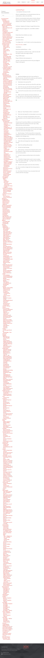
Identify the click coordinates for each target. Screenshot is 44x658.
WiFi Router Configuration (6, 99)
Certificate (6, 181)
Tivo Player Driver (7, 386)
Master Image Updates (6, 203)
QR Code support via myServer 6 (7, 101)
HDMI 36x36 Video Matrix (7, 508)
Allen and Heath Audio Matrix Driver (7, 232)
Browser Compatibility (6, 623)
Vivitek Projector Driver (7, 412)
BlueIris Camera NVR (7, 287)
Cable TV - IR (6, 355)
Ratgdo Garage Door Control (7, 324)
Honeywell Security (7, 441)
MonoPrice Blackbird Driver (7, 242)
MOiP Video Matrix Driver (7, 518)
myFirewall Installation (5, 87)
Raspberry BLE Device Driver (6, 559)
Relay (4, 420)
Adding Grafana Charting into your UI (7, 626)
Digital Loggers (6, 421)
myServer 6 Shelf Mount (7, 192)
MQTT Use (5, 554)
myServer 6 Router (7, 85)
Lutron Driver (6, 340)
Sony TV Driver (6, 473)
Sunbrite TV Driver (7, 475)
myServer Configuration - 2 (7, 127)
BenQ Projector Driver (6, 404)
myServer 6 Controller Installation (6, 132)
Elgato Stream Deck (7, 321)
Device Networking (7, 627)
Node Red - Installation (5, 215)
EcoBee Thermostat (6, 485)
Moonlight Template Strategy (7, 604)
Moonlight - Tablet (7, 610)
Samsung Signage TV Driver (7, 468)
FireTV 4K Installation (5, 364)
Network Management (5, 74)
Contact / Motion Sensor (6, 306)
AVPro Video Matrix (7, 495)
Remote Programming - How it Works (7, 54)
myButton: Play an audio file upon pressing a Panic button (7, 60)
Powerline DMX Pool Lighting (7, 344)
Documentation (4, 18)
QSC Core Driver (6, 219)
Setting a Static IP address (7, 77)
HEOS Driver (5, 365)
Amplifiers (5, 226)
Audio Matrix (5, 227)
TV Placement (6, 622)
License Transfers (6, 35)
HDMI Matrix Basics (7, 509)
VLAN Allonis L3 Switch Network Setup (6, 107)
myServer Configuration (7, 124)
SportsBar (5, 617)
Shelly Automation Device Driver (7, 346)
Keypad (4, 334)
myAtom (5, 327)
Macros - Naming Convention (6, 172)
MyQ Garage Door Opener (7, 311)
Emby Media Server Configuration (7, 359)
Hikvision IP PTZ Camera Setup (6, 289)
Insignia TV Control (7, 462)
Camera (4, 286)
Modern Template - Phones (7, 598)
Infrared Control (6, 315)
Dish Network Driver (7, 430)
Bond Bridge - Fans (7, 332)
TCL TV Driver (6, 479)
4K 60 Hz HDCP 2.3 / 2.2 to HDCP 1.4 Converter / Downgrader (7, 70)
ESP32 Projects (6, 577)
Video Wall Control (7, 491)
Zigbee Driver (6, 574)
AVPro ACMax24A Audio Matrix (7, 236)
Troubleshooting (6, 68)
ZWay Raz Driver (6, 576)
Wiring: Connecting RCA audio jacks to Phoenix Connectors (7, 254)
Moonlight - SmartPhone (6, 609)
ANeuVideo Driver (7, 496)
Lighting (4, 335)
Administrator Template (6, 595)
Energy (4, 329)
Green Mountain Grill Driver (7, 447)
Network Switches (7, 88)
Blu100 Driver (6, 351)
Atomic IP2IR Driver (7, 585)
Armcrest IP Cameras (5, 302)
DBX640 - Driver (6, 240)
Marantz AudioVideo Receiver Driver (7, 271)
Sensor (4, 449)
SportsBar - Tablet (7, 618)
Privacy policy (6, 39)
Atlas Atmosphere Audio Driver (7, 234)
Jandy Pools (6, 397)
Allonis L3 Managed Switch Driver (7, 583)
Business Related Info (7, 25)
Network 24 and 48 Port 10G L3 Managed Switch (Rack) (8, 91)
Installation (5, 121)
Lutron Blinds (6, 275)
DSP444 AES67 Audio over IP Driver (7, 257)
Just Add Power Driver (6, 514)
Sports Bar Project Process (8, 129)
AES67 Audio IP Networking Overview (6, 229)
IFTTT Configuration (6, 550)
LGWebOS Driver (6, 465)
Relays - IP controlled (5, 562)
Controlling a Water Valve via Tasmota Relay (7, 532)
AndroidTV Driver (7, 349)
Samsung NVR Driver (7, 300)
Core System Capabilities (5, 177)
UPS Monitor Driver (7, 316)
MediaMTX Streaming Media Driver (8, 370)
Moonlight (5, 602)
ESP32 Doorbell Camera (7, 579)
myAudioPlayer (6, 374)
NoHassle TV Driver (7, 461)
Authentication (6, 200)
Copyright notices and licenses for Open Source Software (7, 33)
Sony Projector (6, 410)
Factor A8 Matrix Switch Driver (6, 500)
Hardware (4, 19)
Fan (3, 331)
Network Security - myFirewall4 (7, 97)
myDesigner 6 (6, 587)
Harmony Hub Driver (7, 309)
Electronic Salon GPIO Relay (6, 425)
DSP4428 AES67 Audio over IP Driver (8, 259)
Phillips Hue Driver (7, 341)
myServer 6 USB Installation (7, 158)
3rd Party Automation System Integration (7, 206)
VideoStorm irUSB (7, 319)
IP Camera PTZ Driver (7, 294)
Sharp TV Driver (6, 474)
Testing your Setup (8, 185)
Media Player (5, 348)
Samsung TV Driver (7, 472)
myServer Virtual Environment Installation (7, 165)
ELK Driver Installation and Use (6, 436)
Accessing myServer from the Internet (7, 83)
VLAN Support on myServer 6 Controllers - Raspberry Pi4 (7, 110)
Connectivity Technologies (6, 525)
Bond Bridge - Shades (6, 285)
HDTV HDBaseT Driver (6, 502)
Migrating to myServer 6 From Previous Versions (8, 144)
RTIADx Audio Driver (7, 247)
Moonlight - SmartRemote (6, 606)
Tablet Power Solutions (6, 313)
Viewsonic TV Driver (7, 476)
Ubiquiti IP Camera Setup (7, 298)
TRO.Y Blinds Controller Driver (7, 282)
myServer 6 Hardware (7, 188)
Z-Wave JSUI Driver (7, 575)
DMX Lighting (6, 337)
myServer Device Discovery (8, 184)
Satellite (5, 428)
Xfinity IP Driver (6, 389)
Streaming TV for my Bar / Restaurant (7, 41)
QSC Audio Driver (7, 246)
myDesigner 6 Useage (6, 593)
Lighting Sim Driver (7, 342)
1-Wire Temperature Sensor (7, 451)
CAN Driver (5, 527)
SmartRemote (6, 21)
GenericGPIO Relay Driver (7, 542)
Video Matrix (5, 490)
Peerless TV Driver (7, 480)
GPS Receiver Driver (7, 452)
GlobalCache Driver (7, 548)
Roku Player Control (7, 379)
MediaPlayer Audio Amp (7, 373)
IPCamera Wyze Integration (6, 304)
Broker (5, 180)
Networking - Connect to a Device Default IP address (7, 80)
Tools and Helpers (6, 637)
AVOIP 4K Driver (6, 506)
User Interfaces (5, 586)
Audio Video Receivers (7, 264)
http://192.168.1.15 (20, 44)
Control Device (6, 308)
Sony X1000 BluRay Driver (7, 384)
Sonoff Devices (6, 568)
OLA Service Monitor (5, 557)
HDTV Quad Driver (7, 512)
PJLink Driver (6, 402)
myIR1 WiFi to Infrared (6, 326)
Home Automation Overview (7, 208)
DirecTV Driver (6, 429)
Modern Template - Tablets (7, 601)
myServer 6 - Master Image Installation (8, 138)
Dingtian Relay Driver (6, 423)
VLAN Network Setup (6, 104)
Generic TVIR (6, 459)
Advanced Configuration (5, 199)
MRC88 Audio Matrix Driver (7, 245)
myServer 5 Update (6, 24)
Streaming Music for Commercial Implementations (7, 393)
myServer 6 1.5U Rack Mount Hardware (8, 190)
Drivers (3, 224)
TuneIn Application (7, 395)
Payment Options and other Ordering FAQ (7, 37)
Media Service (6, 390)
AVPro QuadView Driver (6, 493)
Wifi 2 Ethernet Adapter (6, 117)
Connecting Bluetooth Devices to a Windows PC (7, 529)
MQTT (4, 179)
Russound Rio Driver (7, 248)
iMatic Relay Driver (7, 427)
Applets (4, 220)
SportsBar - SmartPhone (6, 620)
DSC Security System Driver (7, 433)
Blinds (4, 274)
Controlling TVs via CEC (7, 457)
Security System (6, 432)
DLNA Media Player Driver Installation (7, 357)
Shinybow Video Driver (6, 520)
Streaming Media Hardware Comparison (7, 381)
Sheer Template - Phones (7, 613)
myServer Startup (8, 122)
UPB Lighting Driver (7, 570)
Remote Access (6, 201)
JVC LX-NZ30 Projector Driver (6, 417)
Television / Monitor (7, 456)
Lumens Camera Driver (6, 296)
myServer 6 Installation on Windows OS (7, 155)
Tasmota (5, 569)
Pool (4, 396)
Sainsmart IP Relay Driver (7, 564)
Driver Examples (6, 639)
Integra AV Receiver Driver (7, 269)
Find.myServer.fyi (7, 140)
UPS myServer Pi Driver (6, 318)
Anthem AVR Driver (7, 266)
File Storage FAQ (7, 56)
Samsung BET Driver (7, 466)
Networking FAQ (6, 76)
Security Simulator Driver (7, 439)
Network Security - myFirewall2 (7, 95)
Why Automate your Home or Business (7, 217)
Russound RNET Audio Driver (6, 250)
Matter (4, 553)
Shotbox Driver (6, 322)
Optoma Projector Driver (7, 400)
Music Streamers (6, 57)
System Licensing (6, 42)
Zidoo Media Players (7, 388)
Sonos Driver (6, 387)
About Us (5, 26)
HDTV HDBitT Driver (7, 511)
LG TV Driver (6, 464)
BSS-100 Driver (6, 238)
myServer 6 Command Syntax (7, 170)
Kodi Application (6, 366)
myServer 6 (4, 119)
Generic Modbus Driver (6, 544)
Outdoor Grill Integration (5, 443)
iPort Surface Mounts (7, 628)
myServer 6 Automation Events (7, 168)
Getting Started (5, 43)
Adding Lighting (7, 136)
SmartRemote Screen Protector (7, 22)
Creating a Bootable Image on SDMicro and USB (8, 162)
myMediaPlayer (6, 375)
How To (4, 195)
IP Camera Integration (5, 291)
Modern (4, 596)
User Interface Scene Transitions (7, 196)
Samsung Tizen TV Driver (7, 470)
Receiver (4, 419)
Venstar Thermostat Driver (7, 487)
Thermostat (5, 482)
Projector (5, 398)
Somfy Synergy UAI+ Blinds (7, 278)
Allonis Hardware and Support (7, 28)
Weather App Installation (5, 223)
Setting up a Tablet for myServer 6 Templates (7, 631)
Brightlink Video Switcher (6, 498)
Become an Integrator (5, 30)
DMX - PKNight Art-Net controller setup (8, 537)
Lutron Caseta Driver (6, 338)
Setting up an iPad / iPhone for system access (7, 634)
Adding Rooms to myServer (7, 135)
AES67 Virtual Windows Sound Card (6, 262)
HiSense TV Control (7, 460)
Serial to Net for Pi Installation (7, 566)
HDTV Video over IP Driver (7, 504)
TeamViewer (6, 113)
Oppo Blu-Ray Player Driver (7, 377)
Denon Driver (6, 267)
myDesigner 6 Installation (6, 590)
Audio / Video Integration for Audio (6, 47)
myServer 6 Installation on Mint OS (8, 151)
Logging (5, 187)
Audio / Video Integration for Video (6, 50)
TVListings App (6, 221)
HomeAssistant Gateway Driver (6, 210)
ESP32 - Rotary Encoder (7, 581)
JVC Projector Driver (7, 413)
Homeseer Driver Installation (6, 212)
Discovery (6, 182)
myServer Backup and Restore (7, 175)
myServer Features (7, 193)
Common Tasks (6, 45)
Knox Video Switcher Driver (7, 516)
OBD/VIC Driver (6, 555)
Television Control (7, 66)
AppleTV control (6, 350)
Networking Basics (8, 159)
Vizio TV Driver (6, 481)
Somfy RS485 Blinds (7, 276)
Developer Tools (6, 638)
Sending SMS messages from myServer (6, 64)
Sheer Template (6, 611)
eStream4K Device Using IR (7, 361)
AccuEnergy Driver (7, 330)
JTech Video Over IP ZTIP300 (7, 523)
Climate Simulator (7, 483)
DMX (4, 535)
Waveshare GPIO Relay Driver (6, 572)
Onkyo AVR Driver (7, 272)
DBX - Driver (5, 239)
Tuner (4, 489)
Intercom (5, 333)
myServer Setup (6, 120)
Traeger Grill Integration (6, 445)
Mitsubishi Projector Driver (7, 406)
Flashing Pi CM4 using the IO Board (8, 141)
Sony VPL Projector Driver (7, 415)
